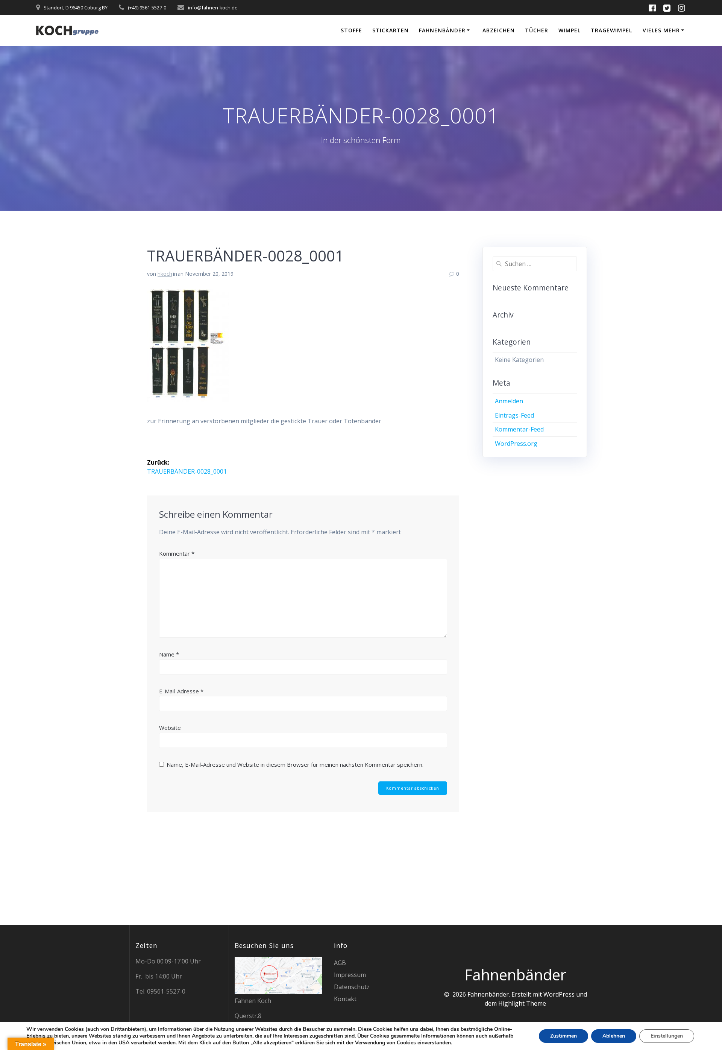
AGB (340, 963)
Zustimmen (563, 1035)
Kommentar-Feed (519, 429)
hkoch (165, 273)
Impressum (350, 975)
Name (169, 654)
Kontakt (345, 999)
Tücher (536, 30)
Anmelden (509, 401)
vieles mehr (661, 30)
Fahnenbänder (442, 30)
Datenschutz (352, 987)
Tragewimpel (611, 30)
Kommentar (176, 553)
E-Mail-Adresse (181, 691)
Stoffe (351, 30)
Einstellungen (667, 1035)
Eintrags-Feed (514, 415)
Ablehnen (613, 1035)
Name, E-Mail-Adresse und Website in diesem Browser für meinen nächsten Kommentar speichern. (295, 764)
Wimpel (569, 30)
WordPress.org (516, 443)
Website (170, 727)
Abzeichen (498, 30)
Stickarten (390, 30)
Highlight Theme (522, 1003)
